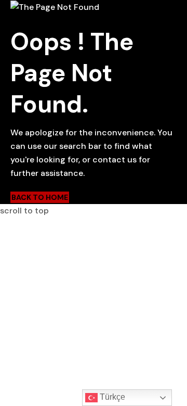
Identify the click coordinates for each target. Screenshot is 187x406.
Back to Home (39, 197)
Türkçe (111, 396)
